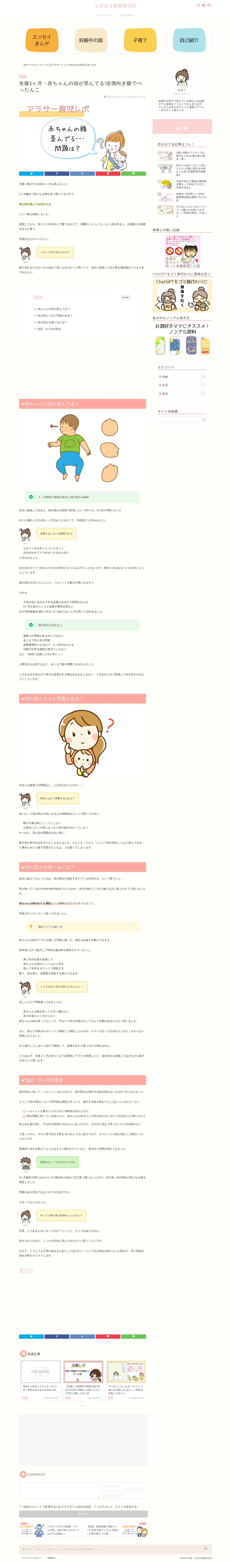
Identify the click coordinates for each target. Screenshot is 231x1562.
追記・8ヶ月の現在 (49, 328)
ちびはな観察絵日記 (115, 5)
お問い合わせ (127, 15)
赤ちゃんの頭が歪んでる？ (54, 308)
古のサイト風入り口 (172, 110)
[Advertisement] (82, 368)
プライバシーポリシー (32, 1558)
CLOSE (125, 297)
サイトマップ (104, 15)
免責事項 (51, 1558)
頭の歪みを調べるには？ (52, 322)
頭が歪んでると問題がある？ (55, 315)
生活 (183, 385)
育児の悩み (26, 1270)
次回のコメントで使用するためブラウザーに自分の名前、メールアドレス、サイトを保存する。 (81, 1506)
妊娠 (183, 376)
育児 (23, 77)
